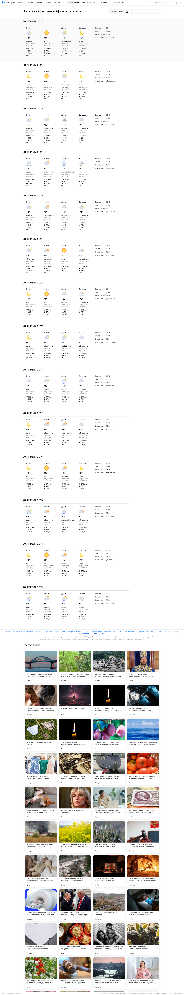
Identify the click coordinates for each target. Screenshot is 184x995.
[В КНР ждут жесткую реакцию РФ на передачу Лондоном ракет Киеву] (109, 769)
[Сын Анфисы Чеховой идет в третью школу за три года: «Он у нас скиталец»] (143, 973)
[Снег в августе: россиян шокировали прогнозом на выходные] (109, 837)
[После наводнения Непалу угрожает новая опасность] (75, 871)
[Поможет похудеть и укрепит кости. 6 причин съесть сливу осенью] (109, 735)
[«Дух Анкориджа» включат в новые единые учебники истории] (75, 905)
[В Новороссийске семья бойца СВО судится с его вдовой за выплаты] (75, 973)
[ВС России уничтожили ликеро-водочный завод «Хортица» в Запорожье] (41, 837)
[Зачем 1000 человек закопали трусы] (41, 735)
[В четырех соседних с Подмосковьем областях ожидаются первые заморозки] (143, 939)
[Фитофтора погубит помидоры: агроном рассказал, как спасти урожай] (143, 769)
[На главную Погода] (10, 2)
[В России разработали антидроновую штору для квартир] (41, 939)
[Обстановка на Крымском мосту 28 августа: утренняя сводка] (41, 667)
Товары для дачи (99, 634)
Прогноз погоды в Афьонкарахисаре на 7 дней (103, 632)
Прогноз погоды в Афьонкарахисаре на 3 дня (23, 632)
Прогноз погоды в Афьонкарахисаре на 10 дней (142, 632)
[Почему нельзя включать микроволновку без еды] (109, 871)
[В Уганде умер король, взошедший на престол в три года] (143, 667)
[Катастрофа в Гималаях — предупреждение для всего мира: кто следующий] (109, 667)
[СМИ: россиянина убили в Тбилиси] (109, 905)
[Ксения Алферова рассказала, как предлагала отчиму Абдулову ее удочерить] (109, 939)
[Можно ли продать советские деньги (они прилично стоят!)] (143, 803)
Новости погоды (171, 632)
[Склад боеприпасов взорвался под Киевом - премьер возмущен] (143, 871)
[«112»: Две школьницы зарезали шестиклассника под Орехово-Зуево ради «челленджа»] (109, 701)
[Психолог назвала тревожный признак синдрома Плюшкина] (75, 769)
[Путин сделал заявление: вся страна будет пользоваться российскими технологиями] (143, 905)
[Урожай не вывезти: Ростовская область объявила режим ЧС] (109, 973)
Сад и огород (83, 634)
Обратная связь (154, 993)
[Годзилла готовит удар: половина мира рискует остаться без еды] (143, 735)
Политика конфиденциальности (117, 993)
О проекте (103, 993)
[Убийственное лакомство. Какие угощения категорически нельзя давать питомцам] (41, 701)
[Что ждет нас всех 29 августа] (75, 701)
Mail (3, 993)
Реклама (18, 993)
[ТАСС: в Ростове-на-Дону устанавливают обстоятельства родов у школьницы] (41, 871)
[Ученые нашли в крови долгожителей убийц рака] (143, 701)
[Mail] (3, 2)
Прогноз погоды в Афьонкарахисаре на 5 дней (63, 632)
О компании (10, 993)
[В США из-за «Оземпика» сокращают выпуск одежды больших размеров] (41, 769)
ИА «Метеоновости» (176, 993)
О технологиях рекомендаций (138, 993)
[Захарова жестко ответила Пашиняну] (75, 803)
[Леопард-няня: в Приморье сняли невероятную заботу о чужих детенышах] (75, 667)
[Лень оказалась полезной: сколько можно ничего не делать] (41, 803)
